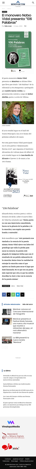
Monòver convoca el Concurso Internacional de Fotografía (23, 311)
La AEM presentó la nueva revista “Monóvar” (21, 340)
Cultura (9, 8)
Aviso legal (14, 461)
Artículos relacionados (12, 304)
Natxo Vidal (20, 286)
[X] (9, 295)
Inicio (3, 8)
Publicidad (6, 461)
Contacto (8, 459)
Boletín (27, 459)
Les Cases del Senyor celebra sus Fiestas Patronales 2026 (16, 397)
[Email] (22, 295)
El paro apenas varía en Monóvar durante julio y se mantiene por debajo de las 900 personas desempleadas (17, 405)
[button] (3, 2)
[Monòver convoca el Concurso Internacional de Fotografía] (7, 311)
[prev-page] (3, 347)
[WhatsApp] (13, 295)
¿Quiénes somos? (18, 459)
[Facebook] (4, 295)
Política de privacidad (26, 461)
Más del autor (28, 304)
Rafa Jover (8, 26)
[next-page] (6, 347)
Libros (13, 286)
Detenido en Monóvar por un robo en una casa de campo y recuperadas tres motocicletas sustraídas (17, 378)
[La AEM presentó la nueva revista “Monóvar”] (7, 340)
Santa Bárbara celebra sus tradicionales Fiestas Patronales (16, 385)
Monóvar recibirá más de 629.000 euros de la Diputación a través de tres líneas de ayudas (18, 391)
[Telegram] (18, 295)
